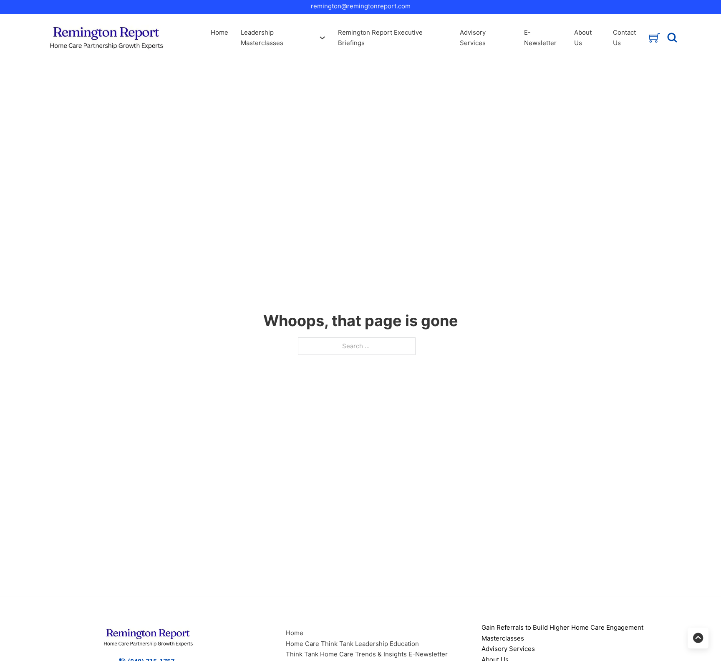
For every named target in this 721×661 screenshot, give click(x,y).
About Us (583, 37)
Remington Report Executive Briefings (380, 37)
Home (219, 32)
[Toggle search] (672, 37)
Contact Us (624, 37)
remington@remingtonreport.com (361, 6)
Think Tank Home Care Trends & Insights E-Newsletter (367, 654)
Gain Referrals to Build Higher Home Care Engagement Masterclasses (562, 632)
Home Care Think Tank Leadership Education (352, 644)
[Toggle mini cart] (654, 37)
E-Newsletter (540, 37)
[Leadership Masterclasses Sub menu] (322, 38)
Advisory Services (473, 37)
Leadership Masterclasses (262, 37)
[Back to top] (698, 638)
